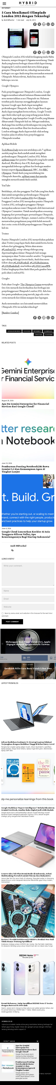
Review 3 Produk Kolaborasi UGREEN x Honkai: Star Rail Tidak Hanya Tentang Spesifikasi (27, 940)
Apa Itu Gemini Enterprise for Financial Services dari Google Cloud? (25, 405)
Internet (6, 8)
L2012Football (22, 262)
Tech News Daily (10, 150)
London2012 (10, 249)
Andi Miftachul (9, 20)
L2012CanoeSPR (42, 266)
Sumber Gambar (10, 312)
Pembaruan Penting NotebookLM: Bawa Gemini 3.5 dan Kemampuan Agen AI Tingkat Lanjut (25, 469)
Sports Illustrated (24, 169)
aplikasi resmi (8, 159)
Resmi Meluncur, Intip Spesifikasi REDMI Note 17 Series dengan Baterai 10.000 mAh (27, 1004)
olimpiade (48, 331)
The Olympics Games (30, 284)
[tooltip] (35, 24)
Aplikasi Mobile (14, 331)
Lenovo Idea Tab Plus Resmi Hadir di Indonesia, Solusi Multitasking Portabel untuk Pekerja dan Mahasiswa (26, 875)
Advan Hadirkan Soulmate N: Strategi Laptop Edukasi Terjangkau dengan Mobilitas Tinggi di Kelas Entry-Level (27, 743)
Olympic (41, 198)
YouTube (48, 334)
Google (27, 331)
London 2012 (26, 198)
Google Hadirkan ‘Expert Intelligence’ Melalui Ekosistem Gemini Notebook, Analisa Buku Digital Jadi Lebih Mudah (27, 809)
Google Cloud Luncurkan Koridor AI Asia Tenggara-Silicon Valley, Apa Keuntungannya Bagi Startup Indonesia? (26, 534)
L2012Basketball (11, 266)
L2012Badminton (40, 262)
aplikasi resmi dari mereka (34, 176)
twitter (38, 334)
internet (37, 331)
